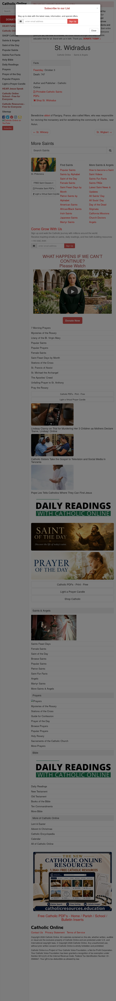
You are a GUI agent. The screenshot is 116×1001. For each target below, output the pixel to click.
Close (93, 30)
